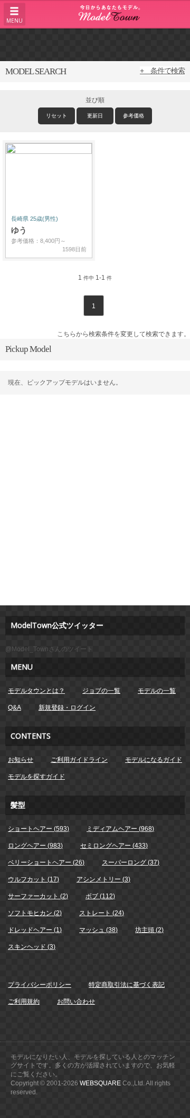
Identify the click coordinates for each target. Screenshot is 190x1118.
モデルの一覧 (157, 690)
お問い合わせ (76, 1001)
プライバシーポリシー (39, 984)
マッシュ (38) (98, 930)
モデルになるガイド (153, 759)
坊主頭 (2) (149, 930)
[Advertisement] (95, 44)
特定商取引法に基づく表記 (127, 984)
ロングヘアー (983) (35, 845)
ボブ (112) (100, 896)
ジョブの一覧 (101, 690)
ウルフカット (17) (33, 879)
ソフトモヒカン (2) (35, 913)
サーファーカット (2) (38, 896)
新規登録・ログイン (67, 707)
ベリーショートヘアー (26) (46, 862)
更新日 (95, 116)
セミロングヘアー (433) (114, 845)
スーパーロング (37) (130, 862)
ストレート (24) (101, 913)
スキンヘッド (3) (31, 946)
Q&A (14, 707)
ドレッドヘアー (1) (35, 930)
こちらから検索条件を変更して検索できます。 (123, 334)
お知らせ (20, 759)
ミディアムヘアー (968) (120, 828)
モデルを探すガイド (36, 776)
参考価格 (133, 116)
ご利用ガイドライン (79, 759)
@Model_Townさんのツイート (49, 649)
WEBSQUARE (100, 1083)
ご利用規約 (24, 1001)
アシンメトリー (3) (103, 879)
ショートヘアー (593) (38, 828)
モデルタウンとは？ (36, 690)
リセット (56, 116)
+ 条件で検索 (162, 70)
